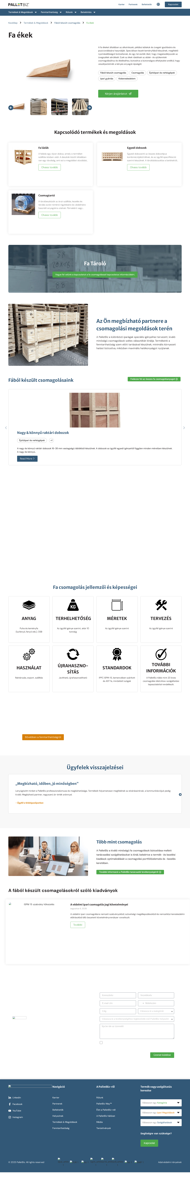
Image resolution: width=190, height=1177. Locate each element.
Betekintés (86, 12)
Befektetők (147, 4)
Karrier (121, 4)
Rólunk (69, 12)
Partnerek (133, 4)
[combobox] (141, 1003)
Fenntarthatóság (49, 12)
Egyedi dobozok (137, 147)
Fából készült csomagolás (67, 22)
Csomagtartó (46, 195)
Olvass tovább (49, 167)
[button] (6, 428)
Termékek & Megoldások (20, 12)
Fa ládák (43, 147)
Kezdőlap (13, 22)
